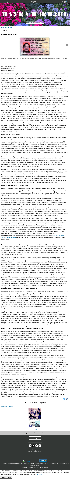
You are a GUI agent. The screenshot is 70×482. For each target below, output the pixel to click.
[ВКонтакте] (67, 399)
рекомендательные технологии (25, 463)
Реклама (36, 433)
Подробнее (40, 474)
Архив (44, 433)
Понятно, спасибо (6, 477)
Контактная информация (35, 442)
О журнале (34, 2)
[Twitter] (64, 399)
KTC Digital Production (42, 467)
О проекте (27, 433)
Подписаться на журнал (35, 22)
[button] (67, 44)
